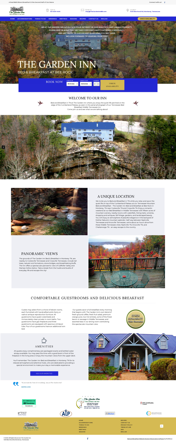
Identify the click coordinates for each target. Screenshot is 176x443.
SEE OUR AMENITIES (44, 373)
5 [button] (93, 396)
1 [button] (85, 176)
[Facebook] (165, 2)
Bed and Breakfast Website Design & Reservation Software (145, 439)
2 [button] (88, 176)
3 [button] (91, 176)
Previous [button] (3, 147)
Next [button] (172, 147)
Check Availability (147, 19)
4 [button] (91, 396)
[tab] (85, 176)
